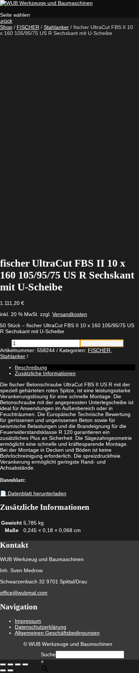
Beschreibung (31, 367)
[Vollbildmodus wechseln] (10, 664)
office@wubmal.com (23, 593)
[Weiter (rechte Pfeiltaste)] (10, 670)
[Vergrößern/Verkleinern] (3, 664)
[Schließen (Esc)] (25, 664)
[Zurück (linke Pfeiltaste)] (3, 670)
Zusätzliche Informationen (45, 373)
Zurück (6, 21)
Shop (6, 27)
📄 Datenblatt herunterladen (33, 493)
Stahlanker (56, 27)
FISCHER (28, 27)
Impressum (28, 621)
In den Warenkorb (102, 343)
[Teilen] (18, 664)
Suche (48, 654)
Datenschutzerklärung (40, 627)
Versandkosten (69, 314)
